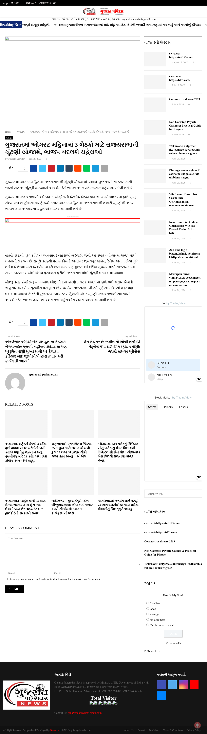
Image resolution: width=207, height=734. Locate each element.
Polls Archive (152, 651)
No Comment (157, 620)
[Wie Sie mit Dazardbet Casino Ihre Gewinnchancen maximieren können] (155, 200)
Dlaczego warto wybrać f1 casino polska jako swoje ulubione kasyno (185, 174)
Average (154, 614)
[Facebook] (161, 684)
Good (153, 609)
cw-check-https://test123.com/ (162, 523)
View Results (173, 643)
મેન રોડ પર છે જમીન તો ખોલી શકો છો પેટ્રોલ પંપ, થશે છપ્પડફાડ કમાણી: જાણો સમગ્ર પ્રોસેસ (112, 346)
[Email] (161, 695)
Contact (141, 730)
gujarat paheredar (16, 158)
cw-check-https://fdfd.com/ (160, 532)
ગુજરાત (9, 137)
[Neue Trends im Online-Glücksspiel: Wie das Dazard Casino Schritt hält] (155, 227)
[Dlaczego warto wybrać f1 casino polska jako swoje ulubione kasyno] (155, 176)
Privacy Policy (194, 730)
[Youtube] (194, 684)
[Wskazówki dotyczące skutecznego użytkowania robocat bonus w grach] (155, 151)
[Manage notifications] (197, 725)
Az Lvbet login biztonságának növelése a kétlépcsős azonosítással (184, 254)
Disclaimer (154, 730)
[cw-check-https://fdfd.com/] (155, 82)
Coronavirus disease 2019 (184, 99)
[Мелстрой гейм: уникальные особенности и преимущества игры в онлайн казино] (155, 279)
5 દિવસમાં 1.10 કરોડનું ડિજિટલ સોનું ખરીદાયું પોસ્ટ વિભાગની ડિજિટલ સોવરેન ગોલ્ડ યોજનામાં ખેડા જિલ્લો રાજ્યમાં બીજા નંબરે (119, 452)
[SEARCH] (198, 494)
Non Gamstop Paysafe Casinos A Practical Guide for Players (185, 126)
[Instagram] (183, 684)
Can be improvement (162, 625)
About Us (129, 730)
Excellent (155, 603)
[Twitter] (172, 684)
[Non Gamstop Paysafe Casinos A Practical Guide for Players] (155, 127)
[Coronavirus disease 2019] (155, 105)
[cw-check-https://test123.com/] (155, 59)
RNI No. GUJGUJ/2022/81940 (41, 3)
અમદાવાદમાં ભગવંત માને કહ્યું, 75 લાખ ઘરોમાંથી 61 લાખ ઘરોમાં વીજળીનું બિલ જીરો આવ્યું (118, 505)
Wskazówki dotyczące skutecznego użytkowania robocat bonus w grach (184, 150)
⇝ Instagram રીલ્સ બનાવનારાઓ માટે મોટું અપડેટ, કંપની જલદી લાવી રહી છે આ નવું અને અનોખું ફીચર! (109, 25)
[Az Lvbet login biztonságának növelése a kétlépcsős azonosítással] (155, 255)
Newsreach (55, 730)
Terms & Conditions (173, 730)
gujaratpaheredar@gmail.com (85, 713)
